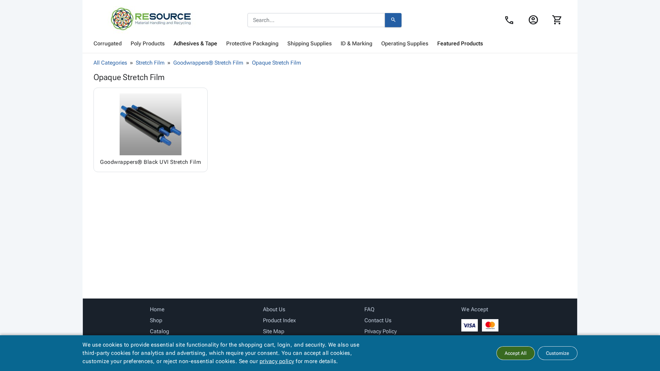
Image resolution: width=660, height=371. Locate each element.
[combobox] (316, 20)
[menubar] (330, 43)
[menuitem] (107, 43)
